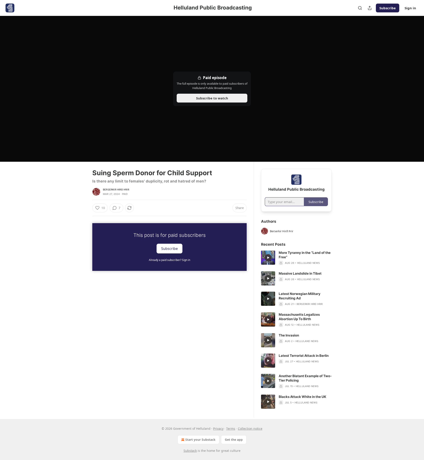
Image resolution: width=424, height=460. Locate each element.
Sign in (410, 8)
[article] (296, 258)
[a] (268, 257)
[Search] (360, 8)
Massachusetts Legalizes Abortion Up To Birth (299, 316)
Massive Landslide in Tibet (300, 273)
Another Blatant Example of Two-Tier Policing (305, 378)
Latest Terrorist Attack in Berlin (304, 356)
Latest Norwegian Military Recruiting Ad (299, 296)
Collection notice (250, 428)
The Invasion (289, 335)
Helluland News (308, 262)
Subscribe (387, 8)
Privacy (218, 428)
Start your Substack (200, 439)
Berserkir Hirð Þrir (116, 189)
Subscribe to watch (212, 98)
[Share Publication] (369, 8)
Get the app (234, 439)
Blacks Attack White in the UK (302, 397)
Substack (190, 451)
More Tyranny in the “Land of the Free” (305, 255)
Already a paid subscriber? (169, 260)
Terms (230, 428)
